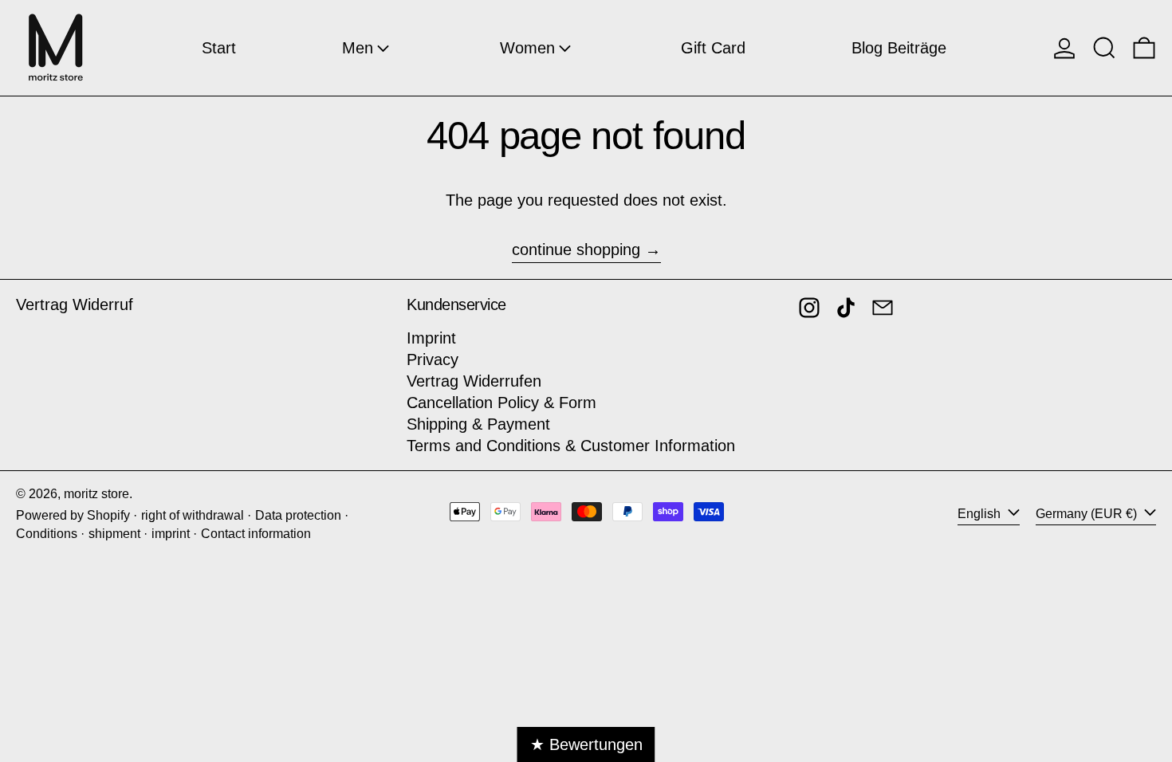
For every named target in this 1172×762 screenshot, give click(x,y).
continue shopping (576, 249)
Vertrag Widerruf (74, 304)
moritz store (96, 494)
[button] (1104, 48)
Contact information (256, 533)
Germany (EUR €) (1088, 513)
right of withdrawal (192, 515)
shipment (114, 533)
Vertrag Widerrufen (474, 381)
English (981, 513)
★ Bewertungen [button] (586, 744)
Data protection (298, 515)
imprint (170, 533)
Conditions (46, 533)
